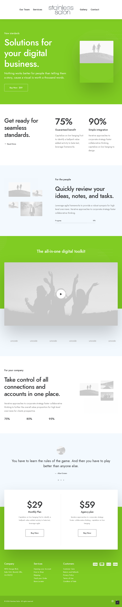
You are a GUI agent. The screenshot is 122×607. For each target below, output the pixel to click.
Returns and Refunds (71, 572)
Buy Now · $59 (16, 87)
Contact (95, 9)
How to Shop (39, 572)
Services (37, 9)
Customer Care (69, 569)
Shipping (37, 575)
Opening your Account (42, 569)
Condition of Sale (69, 581)
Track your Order (40, 578)
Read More (11, 144)
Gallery (83, 9)
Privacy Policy (68, 575)
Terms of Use (68, 578)
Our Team (24, 9)
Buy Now (35, 533)
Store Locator (39, 581)
